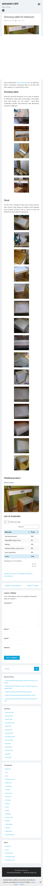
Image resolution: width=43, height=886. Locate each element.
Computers (8, 786)
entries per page (15, 522)
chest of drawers (21, 82)
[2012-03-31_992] (21, 150)
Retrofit (7, 821)
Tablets (7, 827)
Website (7, 647)
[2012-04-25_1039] (21, 291)
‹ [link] (30, 565)
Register (8, 846)
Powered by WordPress (14, 872)
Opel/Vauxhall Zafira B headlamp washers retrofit (20, 695)
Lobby (7, 810)
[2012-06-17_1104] (21, 394)
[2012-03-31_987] (21, 116)
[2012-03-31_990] (21, 133)
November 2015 (10, 736)
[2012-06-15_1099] (21, 342)
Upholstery (29, 573)
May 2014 (8, 743)
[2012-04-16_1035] (21, 222)
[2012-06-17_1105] (21, 411)
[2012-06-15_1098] (21, 325)
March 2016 (8, 730)
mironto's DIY (10, 3)
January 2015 (9, 740)
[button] (28, 532)
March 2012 (8, 747)
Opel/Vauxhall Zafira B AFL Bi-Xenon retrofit (18, 692)
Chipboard (8, 783)
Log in (7, 849)
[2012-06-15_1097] (21, 308)
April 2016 (8, 726)
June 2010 (8, 757)
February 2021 (9, 712)
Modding (8, 814)
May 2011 (7, 754)
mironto (18, 20)
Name (6, 629)
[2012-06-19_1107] (21, 445)
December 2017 (10, 723)
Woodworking (8, 576)
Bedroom (8, 573)
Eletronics (8, 796)
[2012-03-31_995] (21, 185)
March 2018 (8, 719)
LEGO (7, 807)
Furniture (14, 573)
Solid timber (21, 573)
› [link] (37, 565)
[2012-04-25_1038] (21, 274)
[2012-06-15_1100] (21, 359)
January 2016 (9, 733)
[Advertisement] (21, 57)
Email (6, 638)
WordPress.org (10, 860)
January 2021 (9, 716)
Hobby (7, 803)
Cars (6, 772)
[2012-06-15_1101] (21, 377)
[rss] (3, 10)
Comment (8, 603)
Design (7, 789)
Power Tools (9, 817)
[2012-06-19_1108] (21, 462)
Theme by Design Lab (29, 872)
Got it (22, 884)
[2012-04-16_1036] (21, 239)
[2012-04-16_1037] (21, 256)
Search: (20, 527)
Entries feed (9, 853)
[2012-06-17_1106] (21, 428)
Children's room (10, 779)
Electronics (8, 793)
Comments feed (10, 856)
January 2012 (9, 750)
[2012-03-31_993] (21, 167)
